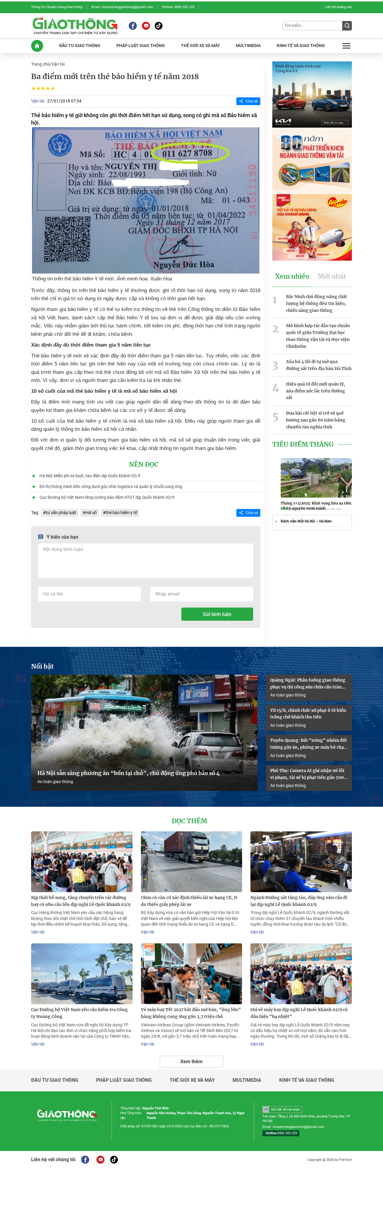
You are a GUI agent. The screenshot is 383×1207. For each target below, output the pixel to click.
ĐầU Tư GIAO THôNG (79, 45)
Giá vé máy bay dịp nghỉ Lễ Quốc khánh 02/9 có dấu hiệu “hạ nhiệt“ (299, 1013)
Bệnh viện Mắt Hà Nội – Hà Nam (306, 521)
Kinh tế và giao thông (306, 1080)
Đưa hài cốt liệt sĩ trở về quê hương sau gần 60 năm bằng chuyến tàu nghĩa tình (315, 420)
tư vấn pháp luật (61, 512)
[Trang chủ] (37, 46)
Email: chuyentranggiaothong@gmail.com (122, 7)
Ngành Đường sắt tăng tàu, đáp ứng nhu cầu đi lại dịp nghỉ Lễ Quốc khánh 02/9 (298, 901)
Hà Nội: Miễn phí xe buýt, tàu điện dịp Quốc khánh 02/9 (89, 475)
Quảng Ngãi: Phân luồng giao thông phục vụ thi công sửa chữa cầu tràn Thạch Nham (307, 684)
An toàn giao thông (55, 781)
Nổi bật (42, 666)
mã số (91, 512)
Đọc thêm (189, 821)
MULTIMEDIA (248, 45)
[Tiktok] (158, 26)
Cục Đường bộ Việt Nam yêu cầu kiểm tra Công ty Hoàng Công (79, 1013)
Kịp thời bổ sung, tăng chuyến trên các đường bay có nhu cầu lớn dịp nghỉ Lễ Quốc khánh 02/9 (80, 901)
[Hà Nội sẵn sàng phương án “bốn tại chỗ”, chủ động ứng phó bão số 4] (144, 733)
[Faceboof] (85, 1159)
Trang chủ (40, 64)
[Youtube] (145, 25)
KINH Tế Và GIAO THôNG (301, 45)
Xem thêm (191, 1061)
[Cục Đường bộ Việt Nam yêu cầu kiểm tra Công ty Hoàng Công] (82, 973)
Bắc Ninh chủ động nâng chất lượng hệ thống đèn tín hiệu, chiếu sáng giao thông (316, 303)
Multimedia (246, 1080)
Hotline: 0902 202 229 (178, 7)
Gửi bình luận (217, 614)
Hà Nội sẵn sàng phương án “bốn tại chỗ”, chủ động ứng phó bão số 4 (129, 773)
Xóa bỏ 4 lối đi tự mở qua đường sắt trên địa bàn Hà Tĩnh (319, 365)
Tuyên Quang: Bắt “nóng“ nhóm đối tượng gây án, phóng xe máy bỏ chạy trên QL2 (308, 744)
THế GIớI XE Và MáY (200, 45)
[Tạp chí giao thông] (75, 25)
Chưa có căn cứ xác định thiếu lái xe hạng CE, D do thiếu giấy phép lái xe (189, 901)
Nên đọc (143, 465)
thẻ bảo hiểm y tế (121, 512)
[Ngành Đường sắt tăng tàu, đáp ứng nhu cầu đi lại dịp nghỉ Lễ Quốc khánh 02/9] (301, 861)
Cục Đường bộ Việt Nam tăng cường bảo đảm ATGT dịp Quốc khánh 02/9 (106, 497)
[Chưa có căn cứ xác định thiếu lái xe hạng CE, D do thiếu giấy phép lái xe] (191, 861)
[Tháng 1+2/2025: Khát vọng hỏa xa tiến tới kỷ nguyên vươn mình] (316, 478)
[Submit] (347, 26)
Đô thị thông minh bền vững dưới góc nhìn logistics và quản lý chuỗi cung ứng (110, 486)
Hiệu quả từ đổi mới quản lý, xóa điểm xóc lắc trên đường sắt (315, 391)
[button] (285, 509)
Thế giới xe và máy (192, 1080)
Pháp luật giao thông (124, 1080)
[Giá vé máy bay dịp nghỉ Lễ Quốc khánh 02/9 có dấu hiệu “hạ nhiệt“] (301, 973)
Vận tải (58, 64)
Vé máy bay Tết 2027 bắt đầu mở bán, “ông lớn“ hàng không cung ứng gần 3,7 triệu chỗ (191, 1013)
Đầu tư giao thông (54, 1080)
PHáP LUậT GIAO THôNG (140, 45)
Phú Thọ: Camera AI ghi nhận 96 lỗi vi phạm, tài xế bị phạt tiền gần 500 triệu (307, 774)
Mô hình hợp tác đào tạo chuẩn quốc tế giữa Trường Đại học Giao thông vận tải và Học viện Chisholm (318, 336)
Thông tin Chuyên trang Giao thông (57, 7)
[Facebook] (132, 25)
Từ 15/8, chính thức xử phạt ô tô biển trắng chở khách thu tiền (308, 714)
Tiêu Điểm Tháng (303, 444)
